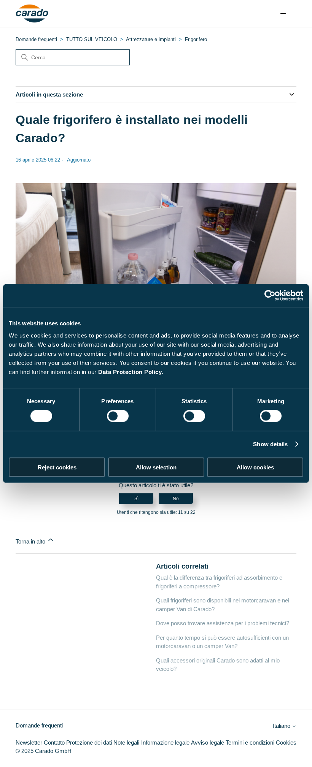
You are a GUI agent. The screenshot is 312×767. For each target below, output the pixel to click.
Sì (136, 498)
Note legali (126, 742)
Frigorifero (196, 39)
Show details (270, 444)
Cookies (286, 742)
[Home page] (32, 13)
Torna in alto (31, 541)
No (176, 498)
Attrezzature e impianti (151, 39)
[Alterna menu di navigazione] (282, 14)
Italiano (282, 726)
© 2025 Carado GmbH (44, 751)
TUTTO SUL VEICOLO (91, 39)
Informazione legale (165, 742)
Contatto (54, 742)
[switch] (118, 416)
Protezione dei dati (89, 742)
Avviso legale (207, 742)
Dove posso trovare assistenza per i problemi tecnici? (222, 623)
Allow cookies (255, 467)
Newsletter (29, 742)
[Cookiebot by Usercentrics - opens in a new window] (270, 295)
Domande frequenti (36, 39)
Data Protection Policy (130, 371)
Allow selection (156, 467)
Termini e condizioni (250, 742)
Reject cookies (57, 467)
